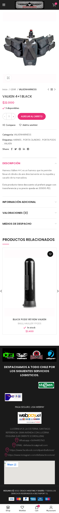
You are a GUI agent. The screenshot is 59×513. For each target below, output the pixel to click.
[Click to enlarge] (8, 78)
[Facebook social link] (11, 149)
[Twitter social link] (15, 149)
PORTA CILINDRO (31, 139)
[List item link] (29, 440)
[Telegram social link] (28, 149)
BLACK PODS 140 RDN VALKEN (29, 319)
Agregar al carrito (31, 116)
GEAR (13, 89)
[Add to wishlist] (50, 254)
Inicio (5, 89)
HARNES (17, 139)
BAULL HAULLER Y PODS (29, 323)
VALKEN (8, 143)
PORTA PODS (49, 139)
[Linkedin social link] (24, 149)
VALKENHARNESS (28, 89)
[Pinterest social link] (20, 149)
